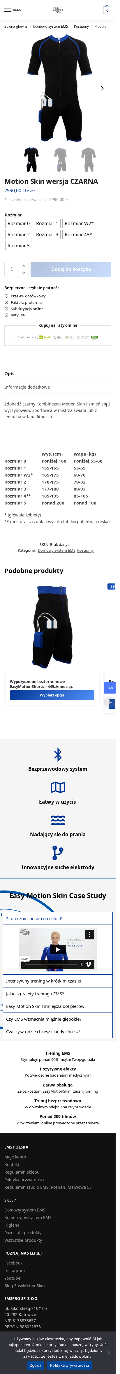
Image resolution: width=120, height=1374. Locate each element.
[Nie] (108, 1353)
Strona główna (16, 26)
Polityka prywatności (24, 1179)
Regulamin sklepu (22, 1172)
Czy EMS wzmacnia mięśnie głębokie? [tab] (44, 1019)
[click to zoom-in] (60, 88)
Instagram (14, 1270)
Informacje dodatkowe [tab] (27, 387)
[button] (107, 10)
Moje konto (15, 1157)
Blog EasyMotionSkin (24, 1285)
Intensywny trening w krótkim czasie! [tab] (43, 981)
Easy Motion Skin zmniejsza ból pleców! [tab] (46, 1006)
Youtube (12, 1278)
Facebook (13, 1263)
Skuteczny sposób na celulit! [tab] (34, 918)
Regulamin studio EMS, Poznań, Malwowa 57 (48, 1187)
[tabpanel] (58, 949)
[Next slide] (102, 88)
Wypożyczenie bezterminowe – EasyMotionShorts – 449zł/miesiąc (41, 684)
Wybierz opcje (52, 695)
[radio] (19, 223)
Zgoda (35, 1365)
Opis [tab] (9, 373)
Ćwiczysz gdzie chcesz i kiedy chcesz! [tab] (43, 1031)
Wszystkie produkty (23, 1240)
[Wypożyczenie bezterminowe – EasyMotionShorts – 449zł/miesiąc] (52, 627)
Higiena (12, 1225)
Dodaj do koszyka (71, 269)
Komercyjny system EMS (28, 1217)
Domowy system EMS (50, 26)
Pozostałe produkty (22, 1232)
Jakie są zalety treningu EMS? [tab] (35, 993)
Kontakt (11, 1164)
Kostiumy (81, 26)
